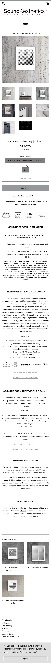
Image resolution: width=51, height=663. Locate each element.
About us (5, 631)
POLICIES (20, 516)
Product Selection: (25, 156)
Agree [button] (25, 659)
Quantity (25, 166)
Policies (5, 628)
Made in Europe (8, 634)
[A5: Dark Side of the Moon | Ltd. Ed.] (13, 586)
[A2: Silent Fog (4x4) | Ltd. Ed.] (38, 553)
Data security (7, 626)
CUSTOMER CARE (13, 473)
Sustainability (7, 620)
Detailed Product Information (25, 373)
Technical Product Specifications (25, 377)
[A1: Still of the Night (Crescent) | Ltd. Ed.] (13, 553)
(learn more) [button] (31, 652)
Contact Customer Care (11, 637)
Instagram (6, 623)
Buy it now (25, 188)
